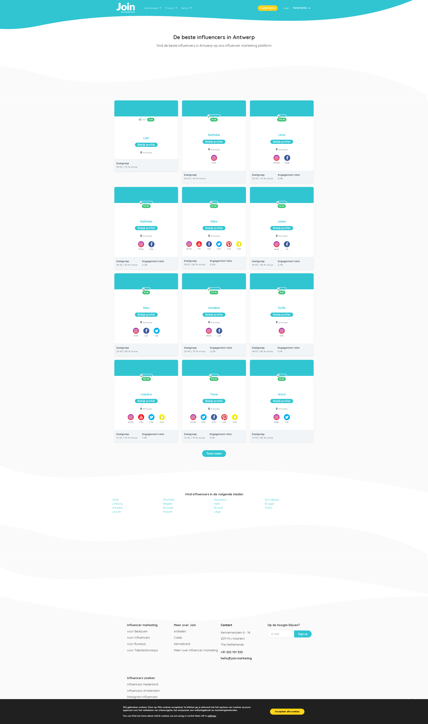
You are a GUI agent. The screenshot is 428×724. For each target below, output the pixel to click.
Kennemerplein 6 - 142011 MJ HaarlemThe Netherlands (235, 638)
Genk (115, 499)
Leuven (116, 511)
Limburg (117, 503)
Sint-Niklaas (272, 499)
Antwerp (117, 507)
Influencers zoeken (141, 678)
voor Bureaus (136, 644)
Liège (217, 511)
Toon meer (214, 453)
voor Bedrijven (137, 631)
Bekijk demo (267, 8)
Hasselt (167, 511)
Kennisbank (182, 644)
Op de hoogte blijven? (284, 625)
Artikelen (180, 631)
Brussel (218, 507)
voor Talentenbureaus (142, 650)
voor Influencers (138, 637)
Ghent (268, 507)
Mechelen (169, 499)
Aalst (217, 503)
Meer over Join (185, 625)
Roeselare (220, 499)
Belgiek (167, 503)
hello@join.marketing (236, 658)
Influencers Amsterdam (143, 691)
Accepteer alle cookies (287, 711)
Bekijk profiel (146, 144)
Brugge (269, 503)
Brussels (168, 507)
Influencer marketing (142, 625)
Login (286, 8)
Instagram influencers (142, 697)
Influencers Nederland (142, 684)
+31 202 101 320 (232, 652)
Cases (178, 637)
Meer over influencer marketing (196, 650)
